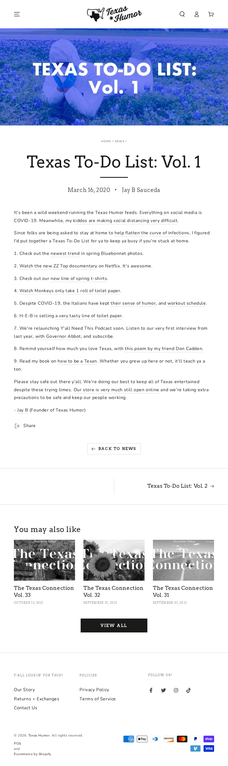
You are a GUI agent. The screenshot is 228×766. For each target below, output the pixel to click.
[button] (182, 14)
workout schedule (186, 303)
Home (106, 141)
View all (114, 625)
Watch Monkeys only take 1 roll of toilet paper (69, 291)
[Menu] (17, 14)
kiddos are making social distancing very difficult (125, 221)
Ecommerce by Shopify (32, 754)
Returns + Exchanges (36, 699)
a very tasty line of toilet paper (88, 316)
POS (17, 743)
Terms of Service (98, 699)
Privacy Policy (94, 690)
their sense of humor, (134, 303)
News (120, 141)
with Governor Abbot (58, 336)
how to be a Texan (77, 361)
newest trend (65, 253)
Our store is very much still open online (116, 390)
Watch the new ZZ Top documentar (57, 266)
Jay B (22, 410)
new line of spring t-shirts (79, 278)
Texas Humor (39, 735)
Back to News (117, 449)
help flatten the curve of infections (152, 233)
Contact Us (26, 708)
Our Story (24, 690)
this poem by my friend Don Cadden (163, 349)
